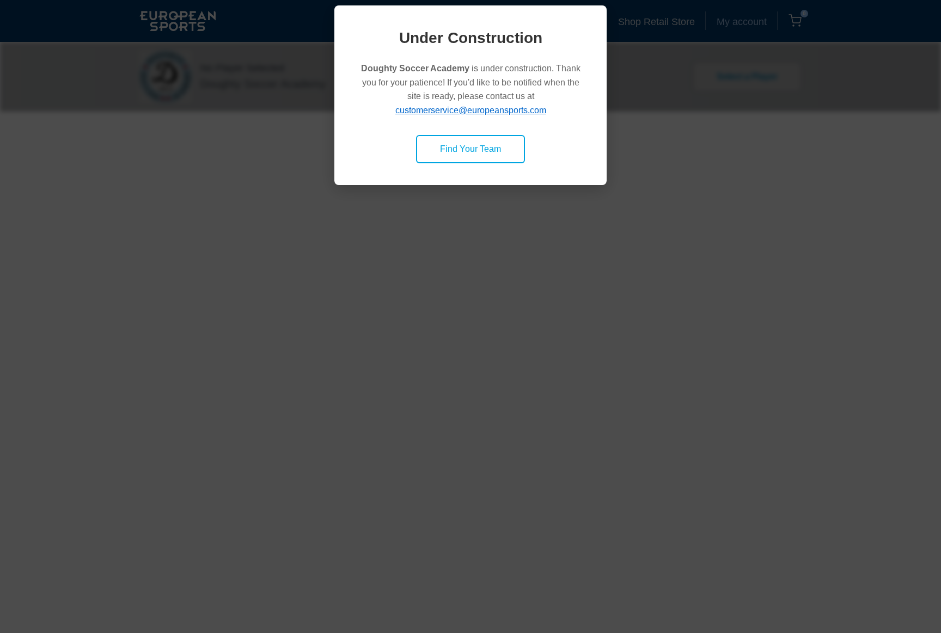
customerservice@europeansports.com (470, 110)
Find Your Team (470, 148)
